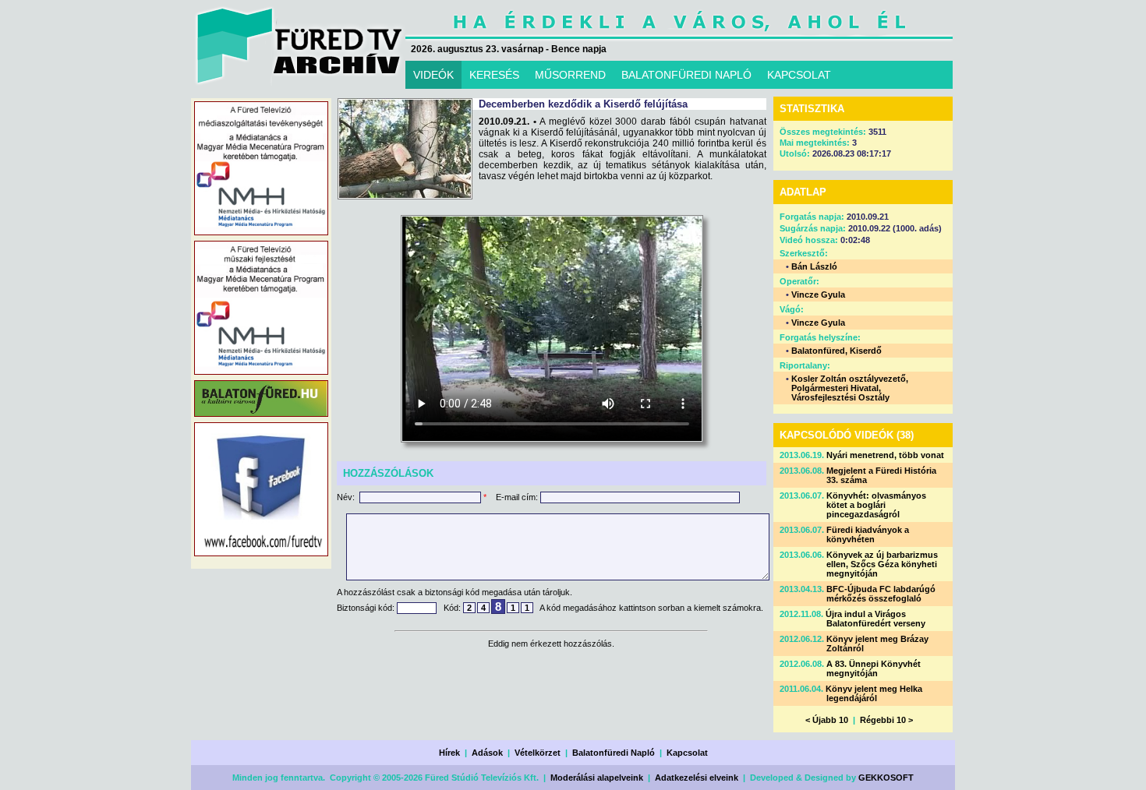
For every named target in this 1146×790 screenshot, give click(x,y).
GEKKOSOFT (886, 777)
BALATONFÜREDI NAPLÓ (686, 75)
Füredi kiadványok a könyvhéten (867, 534)
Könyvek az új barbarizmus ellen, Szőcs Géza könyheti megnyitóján (882, 564)
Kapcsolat (687, 752)
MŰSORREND (570, 75)
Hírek (449, 752)
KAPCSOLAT (799, 75)
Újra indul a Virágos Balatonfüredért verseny (875, 618)
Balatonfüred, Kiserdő (836, 350)
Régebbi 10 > (886, 720)
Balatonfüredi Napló (613, 752)
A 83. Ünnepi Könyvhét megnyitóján (873, 668)
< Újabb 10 (826, 720)
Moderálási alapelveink (596, 777)
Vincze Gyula (818, 294)
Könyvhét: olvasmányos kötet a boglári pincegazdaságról (876, 505)
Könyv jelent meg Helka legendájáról (874, 693)
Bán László (814, 266)
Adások (487, 752)
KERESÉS (494, 75)
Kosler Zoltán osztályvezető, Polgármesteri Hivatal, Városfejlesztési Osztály (849, 388)
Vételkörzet (538, 752)
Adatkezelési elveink (696, 777)
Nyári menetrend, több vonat (885, 455)
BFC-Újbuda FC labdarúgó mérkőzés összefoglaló (881, 593)
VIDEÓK (433, 75)
